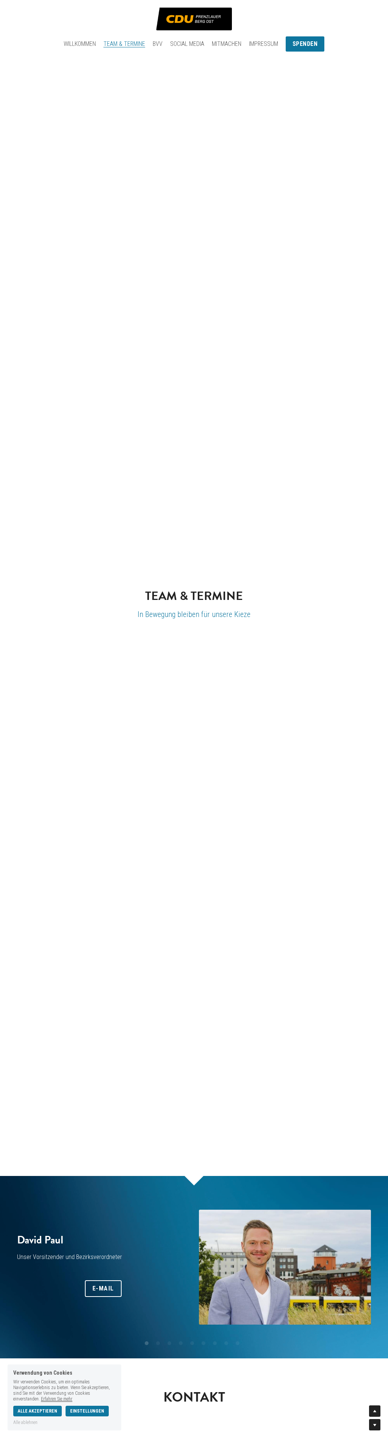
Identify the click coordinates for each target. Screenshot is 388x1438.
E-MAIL (103, 1288)
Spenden (305, 43)
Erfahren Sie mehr (56, 1399)
